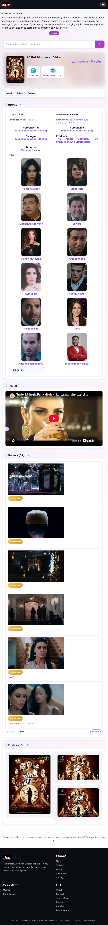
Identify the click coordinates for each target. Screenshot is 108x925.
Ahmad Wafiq (77, 258)
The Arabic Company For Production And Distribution (77, 140)
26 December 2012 (79, 119)
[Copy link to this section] (20, 104)
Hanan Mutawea (31, 258)
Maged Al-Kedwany (31, 223)
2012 (31, 119)
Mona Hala (77, 188)
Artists (59, 869)
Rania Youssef (31, 188)
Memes (6, 890)
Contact (60, 894)
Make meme (15, 498)
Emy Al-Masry (14, 723)
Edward (77, 223)
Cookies (60, 906)
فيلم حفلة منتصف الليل (87, 61)
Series (59, 865)
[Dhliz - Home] (6, 4)
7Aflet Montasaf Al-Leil (44, 57)
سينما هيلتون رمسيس (66, 122)
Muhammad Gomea (77, 363)
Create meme (9, 894)
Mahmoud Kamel (31, 150)
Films (58, 861)
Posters (31, 93)
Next (22, 731)
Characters (61, 873)
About (9, 93)
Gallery (19, 93)
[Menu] (103, 4)
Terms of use (62, 898)
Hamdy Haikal (77, 293)
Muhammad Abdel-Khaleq (31, 130)
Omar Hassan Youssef (31, 363)
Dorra (77, 328)
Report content (63, 910)
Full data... (18, 370)
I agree (54, 33)
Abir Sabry (31, 293)
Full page (96, 731)
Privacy (59, 902)
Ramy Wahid (31, 328)
